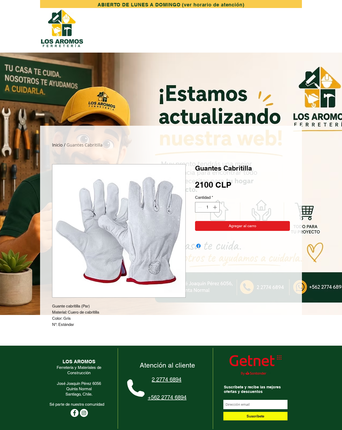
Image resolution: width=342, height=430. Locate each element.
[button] (171, 4)
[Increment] (215, 207)
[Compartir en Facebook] (198, 246)
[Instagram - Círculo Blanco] (84, 413)
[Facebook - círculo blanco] (75, 413)
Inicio (57, 145)
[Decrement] (199, 207)
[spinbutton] (207, 207)
